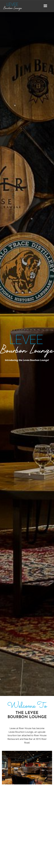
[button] (45, 6)
